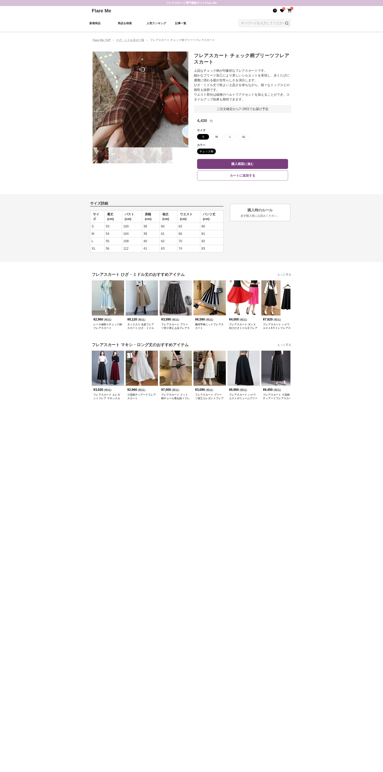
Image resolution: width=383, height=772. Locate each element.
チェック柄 (206, 151)
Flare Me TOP (102, 40)
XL (244, 136)
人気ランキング (156, 23)
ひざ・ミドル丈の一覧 (130, 40)
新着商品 (95, 23)
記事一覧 (180, 23)
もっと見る (284, 274)
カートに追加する (242, 175)
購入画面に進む (242, 164)
